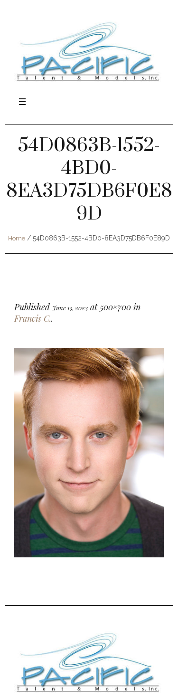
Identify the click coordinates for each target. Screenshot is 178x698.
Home (16, 238)
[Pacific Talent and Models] (89, 51)
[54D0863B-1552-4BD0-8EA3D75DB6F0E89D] (89, 452)
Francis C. (32, 318)
